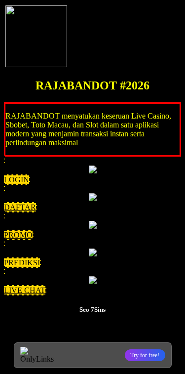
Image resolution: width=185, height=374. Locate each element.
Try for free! (144, 355)
